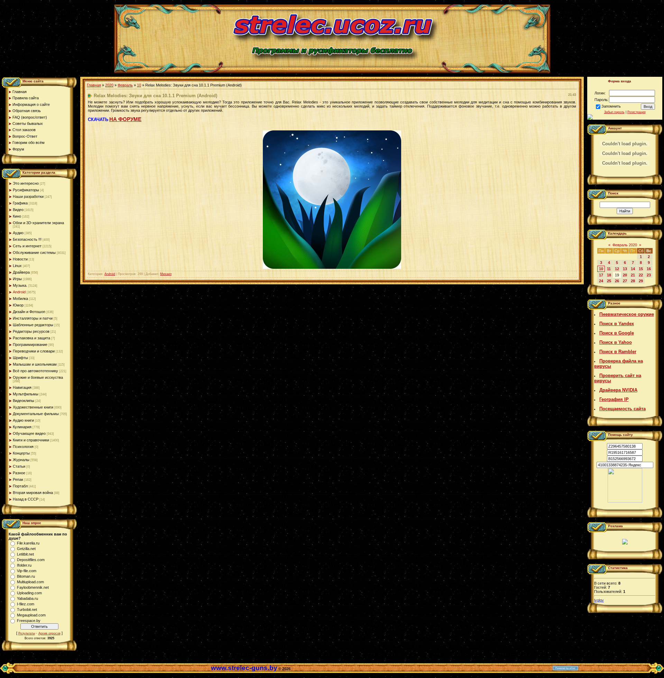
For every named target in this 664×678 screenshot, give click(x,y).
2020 (109, 85)
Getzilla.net (26, 549)
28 (633, 281)
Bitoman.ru (26, 576)
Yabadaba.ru (27, 598)
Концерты (21, 453)
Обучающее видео (29, 433)
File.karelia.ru (28, 543)
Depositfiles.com (31, 560)
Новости (20, 259)
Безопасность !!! (27, 239)
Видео (18, 210)
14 (633, 269)
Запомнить (611, 106)
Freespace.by (28, 621)
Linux (17, 266)
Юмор (18, 305)
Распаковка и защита (31, 338)
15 (641, 269)
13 (625, 269)
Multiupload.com (30, 582)
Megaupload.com (31, 615)
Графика (20, 203)
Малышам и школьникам (35, 364)
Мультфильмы (25, 394)
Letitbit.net (25, 554)
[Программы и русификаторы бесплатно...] (625, 501)
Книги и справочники (31, 440)
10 (139, 85)
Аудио (18, 233)
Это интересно (26, 183)
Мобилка (20, 298)
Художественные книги (33, 407)
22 (641, 275)
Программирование (30, 344)
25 (609, 281)
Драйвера (21, 272)
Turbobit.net (27, 609)
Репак (18, 479)
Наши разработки (28, 196)
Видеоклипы (23, 400)
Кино (17, 216)
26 (617, 281)
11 (609, 269)
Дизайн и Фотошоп (29, 312)
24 (601, 281)
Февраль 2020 (624, 245)
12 (617, 269)
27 (625, 281)
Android (19, 292)
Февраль (125, 85)
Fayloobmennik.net (33, 587)
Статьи (19, 466)
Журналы (21, 460)
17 (601, 275)
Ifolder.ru (24, 565)
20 (625, 275)
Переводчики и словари (34, 351)
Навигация (22, 387)
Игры (17, 279)
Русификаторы (26, 190)
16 (649, 269)
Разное (19, 473)
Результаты (26, 633)
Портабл (20, 486)
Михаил (166, 274)
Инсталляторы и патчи (33, 318)
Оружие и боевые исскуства (38, 377)
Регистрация (636, 112)
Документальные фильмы (36, 414)
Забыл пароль (614, 112)
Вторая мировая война (33, 493)
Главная (94, 85)
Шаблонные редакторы (33, 325)
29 (641, 281)
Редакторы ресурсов (31, 331)
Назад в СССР (25, 499)
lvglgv (599, 600)
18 (609, 275)
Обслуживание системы (34, 252)
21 (633, 275)
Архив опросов (49, 633)
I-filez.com (25, 604)
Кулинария (22, 427)
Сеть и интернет (27, 246)
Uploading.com (29, 593)
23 (649, 275)
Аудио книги (23, 420)
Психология (23, 447)
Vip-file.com (26, 571)
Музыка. (20, 285)
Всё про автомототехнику (35, 371)
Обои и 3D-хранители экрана (38, 223)
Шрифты (20, 358)
